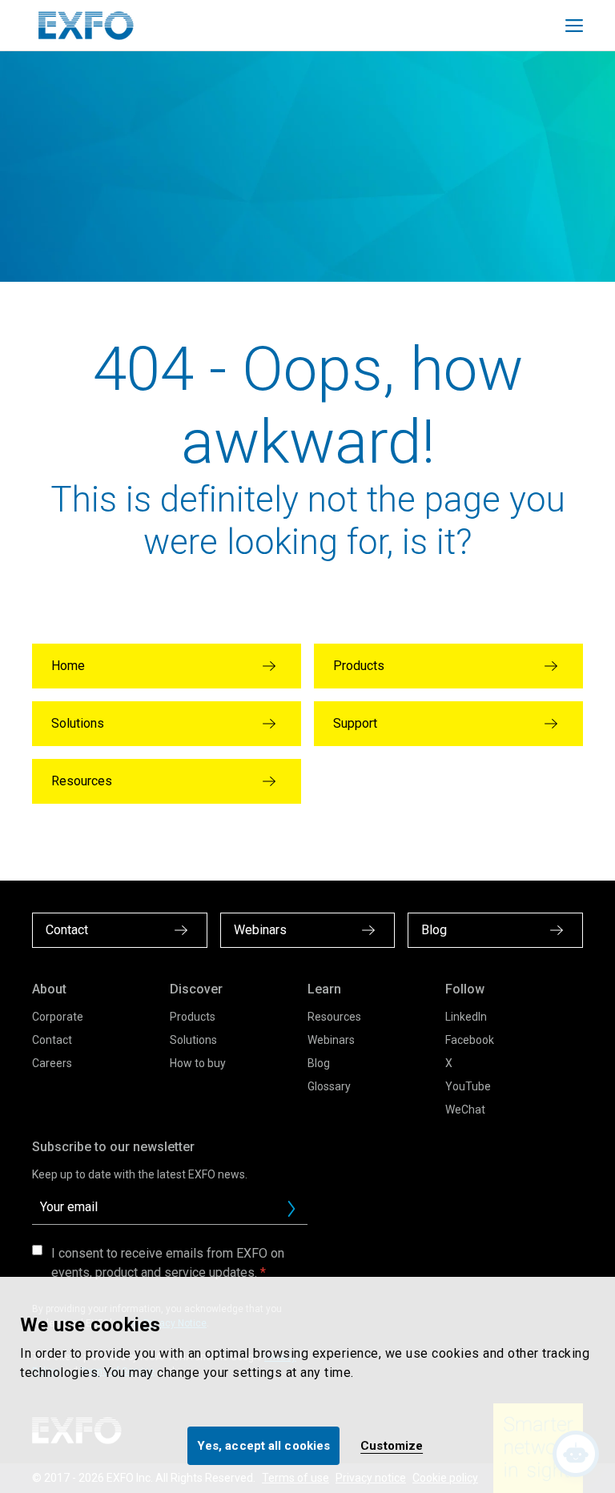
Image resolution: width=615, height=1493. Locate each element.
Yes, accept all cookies (263, 1446)
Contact (52, 1039)
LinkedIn (466, 1016)
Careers (52, 1063)
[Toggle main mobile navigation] (574, 25)
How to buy (198, 1063)
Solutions (193, 1039)
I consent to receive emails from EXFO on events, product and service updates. (167, 1263)
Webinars (331, 1039)
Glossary (329, 1086)
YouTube (468, 1086)
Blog (319, 1063)
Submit (291, 1209)
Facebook (469, 1039)
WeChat (465, 1109)
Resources (334, 1016)
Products (192, 1016)
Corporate (57, 1016)
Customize (391, 1446)
